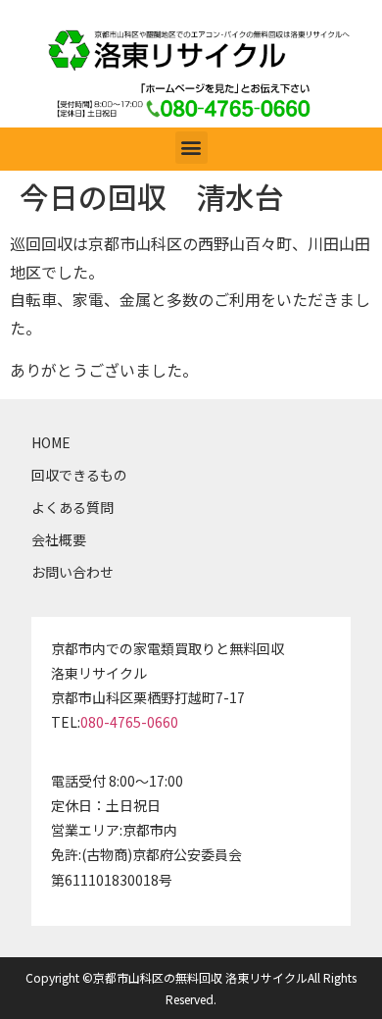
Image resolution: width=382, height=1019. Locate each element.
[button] (191, 147)
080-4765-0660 (129, 722)
